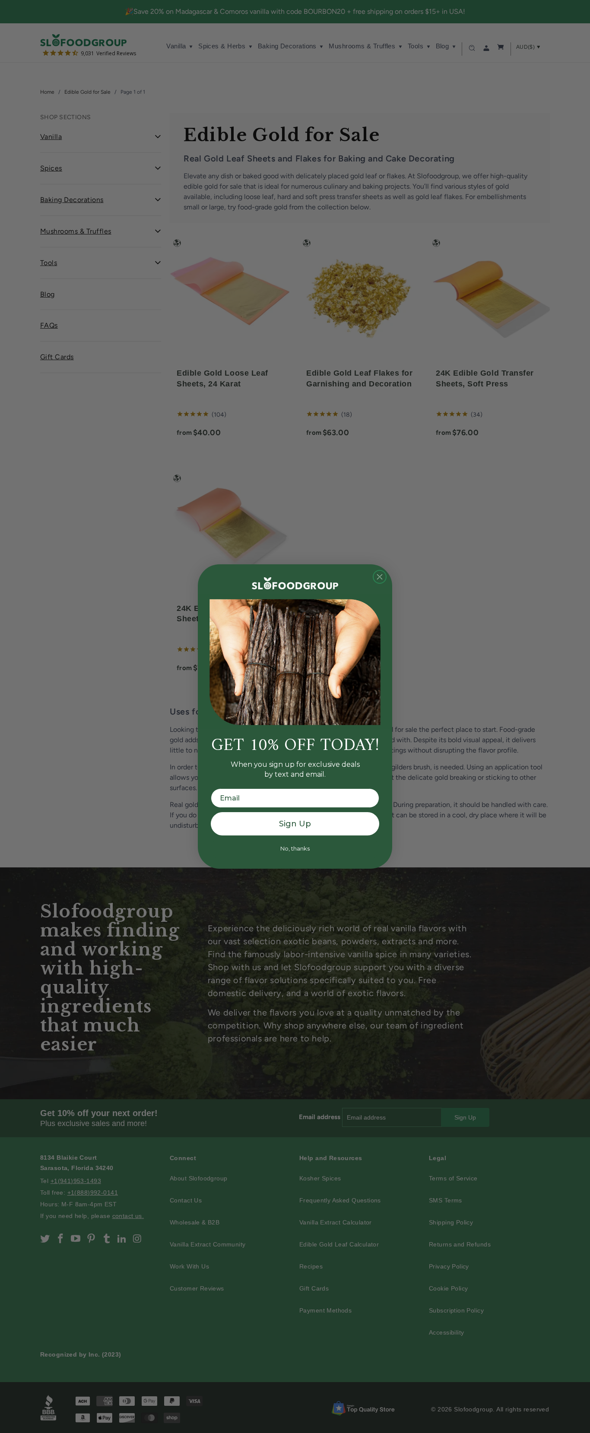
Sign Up (295, 824)
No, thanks (295, 848)
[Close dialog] (380, 577)
